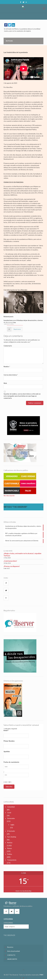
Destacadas (11, 818)
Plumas (9, 848)
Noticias (9, 842)
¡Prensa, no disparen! (12, 566)
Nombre (7, 366)
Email (6, 730)
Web (5, 383)
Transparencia (11, 860)
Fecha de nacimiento (11, 762)
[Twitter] (23, 2)
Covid (9, 813)
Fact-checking (11, 837)
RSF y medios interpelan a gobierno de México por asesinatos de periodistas (21, 534)
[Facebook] (21, 2)
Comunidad (11, 807)
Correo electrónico (11, 375)
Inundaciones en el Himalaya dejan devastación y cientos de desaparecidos (23, 527)
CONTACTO (11, 955)
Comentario (8, 346)
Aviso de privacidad (13, 951)
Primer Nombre (9, 741)
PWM (41, 975)
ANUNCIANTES (12, 959)
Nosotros (10, 947)
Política (9, 854)
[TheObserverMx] (23, 8)
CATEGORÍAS (8, 923)
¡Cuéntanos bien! (10, 561)
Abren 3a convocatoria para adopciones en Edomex (21, 540)
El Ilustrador (11, 831)
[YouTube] (26, 2)
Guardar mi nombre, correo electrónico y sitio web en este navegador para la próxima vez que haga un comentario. (22, 396)
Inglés (12, 825)
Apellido (7, 751)
